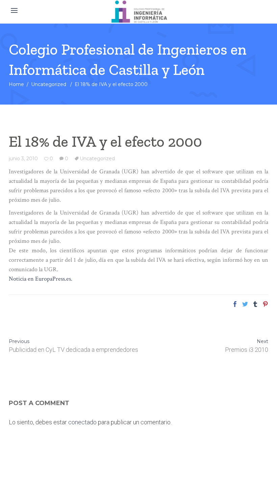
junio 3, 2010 (23, 158)
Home (16, 84)
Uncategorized (48, 84)
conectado (82, 422)
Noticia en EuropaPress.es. (40, 279)
